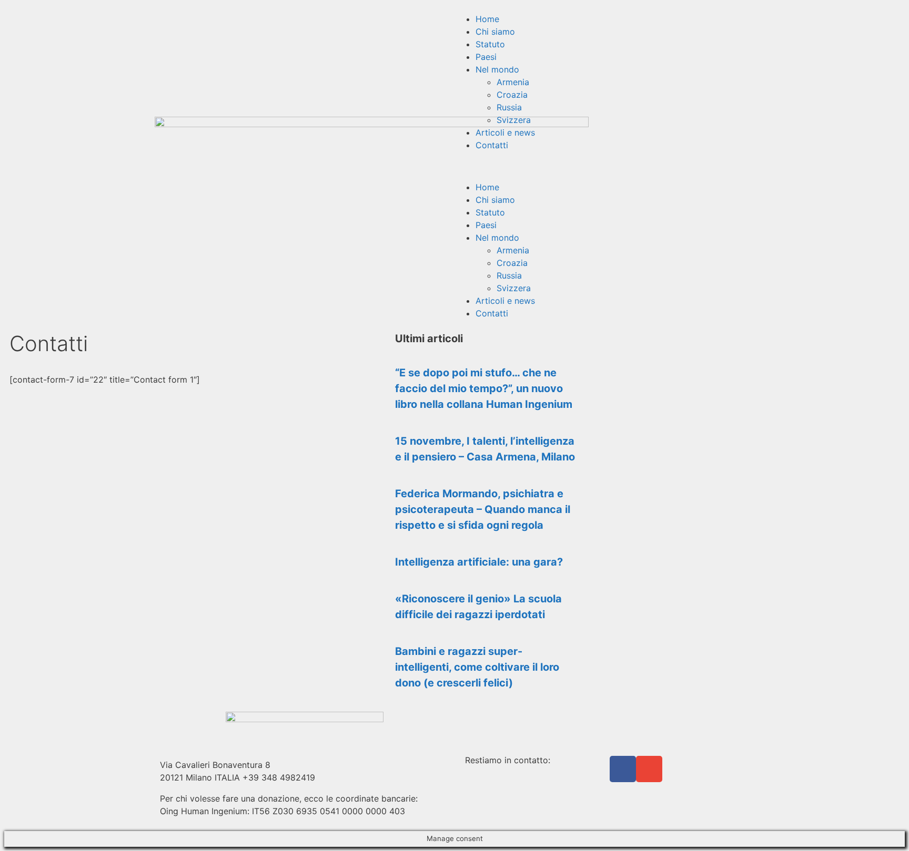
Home (487, 19)
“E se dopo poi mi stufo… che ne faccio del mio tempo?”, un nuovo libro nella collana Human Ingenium (483, 388)
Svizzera (514, 120)
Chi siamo (495, 31)
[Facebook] (623, 769)
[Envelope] (649, 769)
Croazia (512, 94)
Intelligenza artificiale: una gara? (479, 562)
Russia (509, 107)
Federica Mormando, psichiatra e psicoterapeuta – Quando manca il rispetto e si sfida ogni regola (482, 509)
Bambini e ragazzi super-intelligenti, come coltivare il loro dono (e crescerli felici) (477, 667)
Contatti (492, 145)
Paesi (486, 57)
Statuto (490, 44)
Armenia (513, 82)
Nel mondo (497, 69)
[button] (604, 166)
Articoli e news (505, 132)
